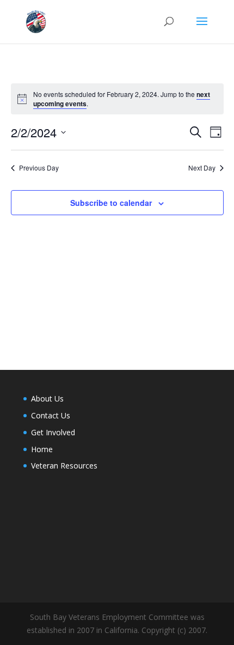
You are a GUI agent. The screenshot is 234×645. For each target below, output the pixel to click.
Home (42, 449)
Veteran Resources (64, 465)
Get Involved (53, 432)
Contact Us (50, 415)
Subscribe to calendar (111, 202)
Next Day (201, 167)
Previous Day (39, 167)
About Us (47, 398)
